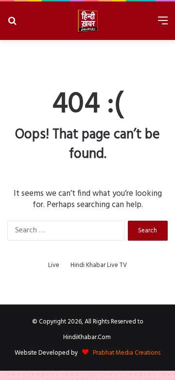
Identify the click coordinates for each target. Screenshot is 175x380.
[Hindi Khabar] (87, 20)
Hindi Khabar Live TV (98, 265)
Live (53, 265)
